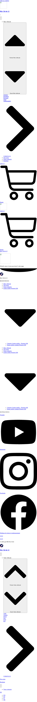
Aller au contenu (4, 0)
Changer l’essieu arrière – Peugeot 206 (17, 343)
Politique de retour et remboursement (10, 533)
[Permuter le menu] (1, 18)
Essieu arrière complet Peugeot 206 (16, 345)
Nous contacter (7, 287)
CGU (1, 536)
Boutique (2, 682)
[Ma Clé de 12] (1, 546)
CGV (1, 539)
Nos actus (6, 285)
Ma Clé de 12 (4, 11)
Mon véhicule (7, 284)
